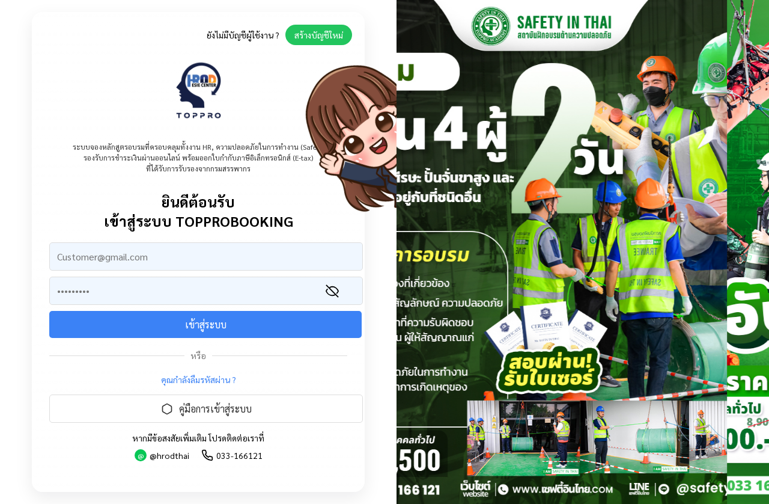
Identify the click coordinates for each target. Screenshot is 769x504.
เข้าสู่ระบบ (205, 324)
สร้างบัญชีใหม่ (318, 34)
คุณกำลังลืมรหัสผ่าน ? (198, 379)
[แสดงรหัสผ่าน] (332, 291)
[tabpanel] (583, 252)
